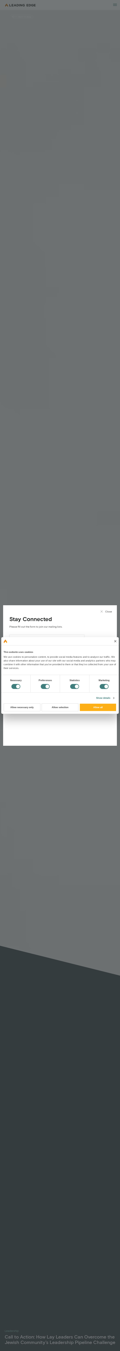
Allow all (98, 707)
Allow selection (60, 707)
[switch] (45, 686)
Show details (103, 698)
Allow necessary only (22, 707)
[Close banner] (115, 641)
